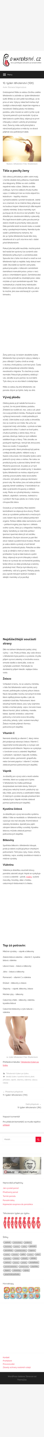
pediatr (17, 1246)
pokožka (7, 1258)
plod (32, 1077)
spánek (7, 1242)
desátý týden (11, 1077)
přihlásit (6, 1125)
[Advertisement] (22, 25)
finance (16, 1262)
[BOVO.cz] (22, 1174)
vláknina (27, 1080)
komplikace (34, 1262)
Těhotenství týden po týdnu (17, 1073)
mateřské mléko (21, 1250)
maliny (29, 877)
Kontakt (6, 1357)
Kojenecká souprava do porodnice (18, 1204)
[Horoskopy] (22, 1298)
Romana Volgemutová (17, 87)
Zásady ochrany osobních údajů (17, 1367)
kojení (7, 1270)
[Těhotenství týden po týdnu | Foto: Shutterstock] (22, 1228)
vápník (13, 1080)
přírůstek (6, 1080)
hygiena (32, 1250)
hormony (8, 1246)
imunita (15, 1254)
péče (23, 1254)
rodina (7, 1254)
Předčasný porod (10, 1192)
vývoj (26, 1270)
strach (24, 1258)
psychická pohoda (12, 1274)
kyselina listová (23, 1077)
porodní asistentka (10, 1266)
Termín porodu (9, 1196)
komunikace (17, 1242)
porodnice (8, 1250)
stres (33, 1258)
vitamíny (20, 1080)
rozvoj (16, 1258)
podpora (28, 1242)
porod (32, 1246)
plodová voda (24, 1266)
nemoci (7, 1262)
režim (24, 1246)
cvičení (31, 1254)
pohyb (24, 1262)
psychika (35, 1266)
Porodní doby (9, 1200)
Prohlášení (7, 1361)
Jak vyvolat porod (11, 1188)
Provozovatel (8, 1364)
